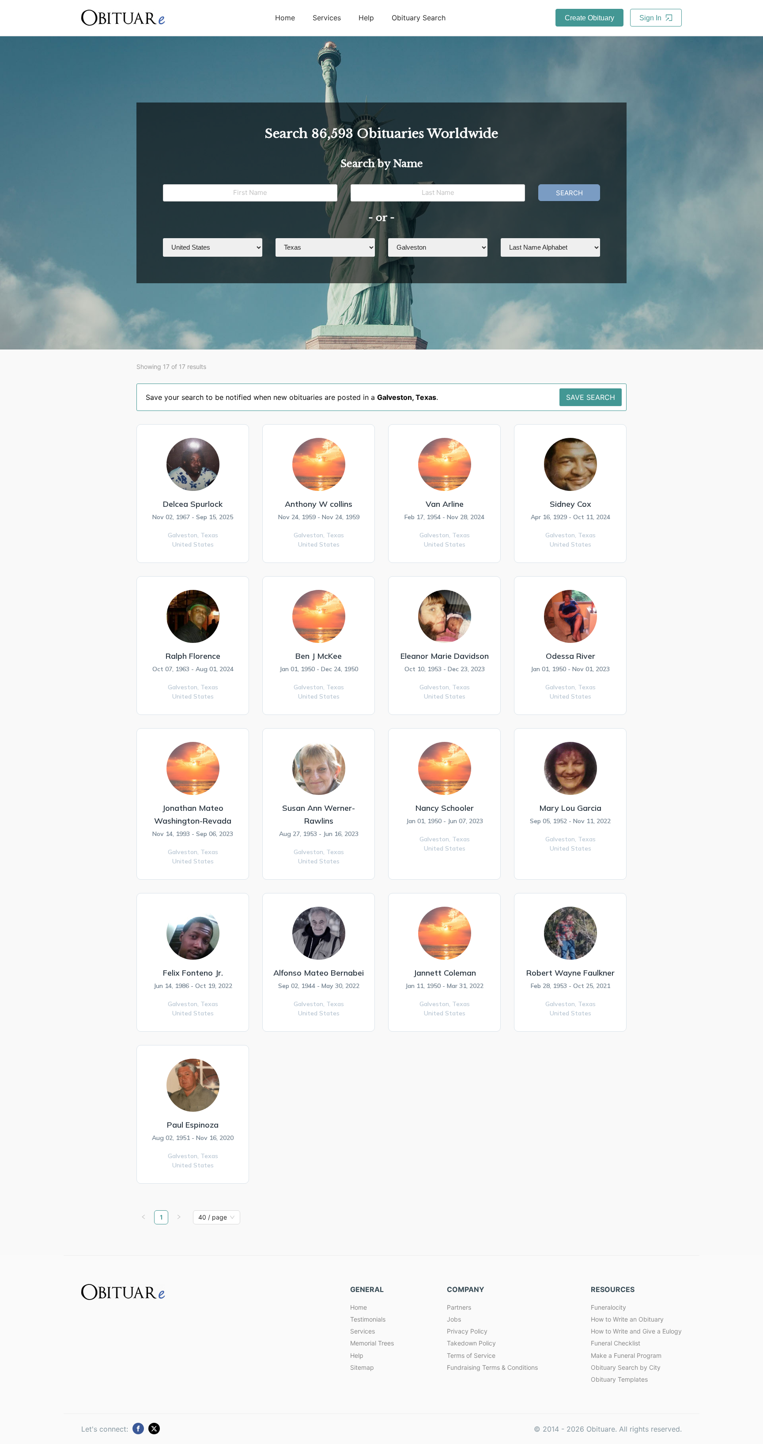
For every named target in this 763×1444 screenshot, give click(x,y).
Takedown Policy (471, 1343)
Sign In (651, 18)
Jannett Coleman (444, 973)
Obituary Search (419, 17)
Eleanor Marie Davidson (444, 656)
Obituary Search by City (626, 1367)
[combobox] (212, 1217)
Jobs (454, 1319)
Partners (459, 1307)
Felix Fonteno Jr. (193, 973)
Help (366, 17)
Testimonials (367, 1319)
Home (285, 17)
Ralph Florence (193, 656)
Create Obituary (589, 18)
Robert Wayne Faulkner (570, 973)
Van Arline (445, 504)
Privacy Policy (467, 1331)
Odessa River (570, 656)
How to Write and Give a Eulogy (636, 1331)
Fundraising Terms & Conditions (492, 1367)
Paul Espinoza (193, 1125)
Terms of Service (471, 1355)
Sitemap (362, 1367)
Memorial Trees (372, 1343)
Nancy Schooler (444, 808)
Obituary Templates (619, 1379)
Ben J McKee (318, 656)
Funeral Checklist (615, 1343)
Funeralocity (608, 1307)
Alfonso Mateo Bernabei (318, 973)
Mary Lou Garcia (570, 808)
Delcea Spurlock (193, 504)
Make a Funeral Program (626, 1355)
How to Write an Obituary (627, 1319)
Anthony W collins (318, 504)
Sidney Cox (570, 504)
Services (327, 17)
